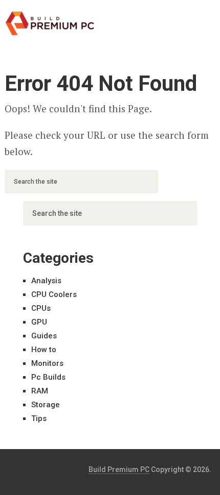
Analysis (46, 280)
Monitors (47, 363)
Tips (39, 418)
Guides (44, 335)
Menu (187, 17)
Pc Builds (48, 377)
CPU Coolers (54, 294)
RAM (39, 390)
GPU (39, 322)
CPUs (41, 308)
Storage (45, 404)
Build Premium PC (119, 469)
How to (43, 349)
